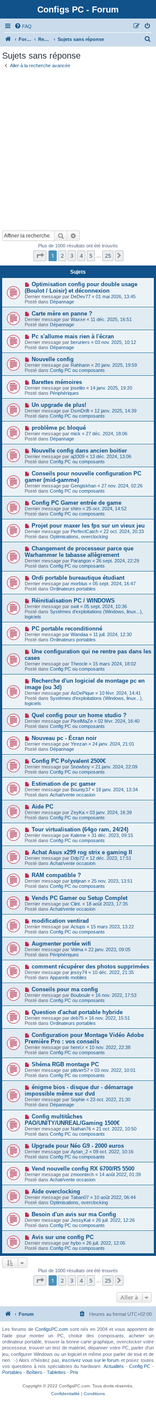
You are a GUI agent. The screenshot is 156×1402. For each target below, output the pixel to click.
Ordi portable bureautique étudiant (78, 578)
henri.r (77, 1047)
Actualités (114, 1366)
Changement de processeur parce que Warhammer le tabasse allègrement (79, 551)
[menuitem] (23, 26)
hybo (76, 1243)
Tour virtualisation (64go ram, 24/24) (80, 829)
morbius (79, 583)
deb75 (77, 1018)
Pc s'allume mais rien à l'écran (73, 336)
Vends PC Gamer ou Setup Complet (79, 898)
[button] (39, 255)
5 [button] (90, 255)
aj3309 (77, 456)
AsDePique (82, 693)
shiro (76, 508)
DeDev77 (81, 296)
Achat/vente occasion (72, 794)
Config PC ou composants (77, 370)
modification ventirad (60, 921)
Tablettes (56, 1372)
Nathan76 (81, 1128)
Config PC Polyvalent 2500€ (69, 761)
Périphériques (64, 393)
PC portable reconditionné (67, 628)
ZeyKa (77, 812)
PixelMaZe (82, 721)
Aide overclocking (56, 1191)
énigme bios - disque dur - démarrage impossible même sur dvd (79, 1090)
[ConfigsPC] (8, 39)
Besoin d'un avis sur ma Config (74, 1214)
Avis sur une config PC (63, 1237)
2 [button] (62, 255)
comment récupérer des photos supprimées (90, 966)
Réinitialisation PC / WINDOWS (73, 600)
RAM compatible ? (56, 875)
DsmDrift (80, 410)
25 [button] (108, 255)
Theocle (79, 663)
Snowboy (80, 766)
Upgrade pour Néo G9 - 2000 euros (78, 1146)
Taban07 (80, 1197)
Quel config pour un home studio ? (79, 715)
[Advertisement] (78, 148)
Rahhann (80, 365)
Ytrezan (79, 743)
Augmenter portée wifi (61, 943)
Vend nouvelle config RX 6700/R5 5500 (83, 1168)
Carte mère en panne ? (62, 313)
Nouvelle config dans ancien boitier (79, 450)
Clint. (76, 903)
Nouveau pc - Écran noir (64, 738)
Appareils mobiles (68, 977)
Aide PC (42, 806)
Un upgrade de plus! (59, 405)
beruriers (80, 342)
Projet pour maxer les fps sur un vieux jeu (88, 525)
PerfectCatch (84, 531)
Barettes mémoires (57, 382)
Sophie (78, 1099)
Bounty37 (81, 789)
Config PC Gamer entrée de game (76, 503)
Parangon (81, 560)
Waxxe (78, 319)
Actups (78, 926)
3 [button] (71, 255)
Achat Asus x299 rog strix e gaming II (82, 852)
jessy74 (79, 972)
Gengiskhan (83, 485)
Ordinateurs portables (73, 588)
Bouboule (80, 995)
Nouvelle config (53, 359)
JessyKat (81, 1220)
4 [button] (81, 255)
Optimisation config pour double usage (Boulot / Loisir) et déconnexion (81, 287)
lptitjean (78, 881)
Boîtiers (34, 1372)
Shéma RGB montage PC (65, 1064)
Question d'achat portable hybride (77, 1012)
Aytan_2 (79, 1151)
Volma (77, 949)
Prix (74, 1372)
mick (76, 433)
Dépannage (62, 301)
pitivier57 (80, 1070)
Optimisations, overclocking (79, 536)
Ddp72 (77, 858)
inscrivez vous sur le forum (90, 1360)
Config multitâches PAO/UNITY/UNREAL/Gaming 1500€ (72, 1119)
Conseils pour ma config (65, 989)
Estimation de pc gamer (64, 784)
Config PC (139, 1366)
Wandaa (79, 634)
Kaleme (78, 835)
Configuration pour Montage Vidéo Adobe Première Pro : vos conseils (84, 1038)
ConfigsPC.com (51, 1329)
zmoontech (82, 1174)
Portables (12, 1372)
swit (75, 606)
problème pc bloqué (59, 428)
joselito (78, 387)
